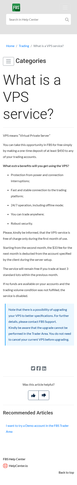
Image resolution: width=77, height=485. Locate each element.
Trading (24, 46)
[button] (8, 61)
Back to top (66, 472)
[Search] (67, 19)
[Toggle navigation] (65, 7)
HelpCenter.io (18, 465)
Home (10, 46)
